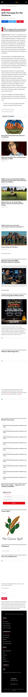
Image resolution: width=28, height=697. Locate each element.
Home (2, 6)
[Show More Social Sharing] (25, 21)
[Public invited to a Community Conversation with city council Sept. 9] (14, 217)
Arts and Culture (6, 635)
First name (3, 593)
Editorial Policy (6, 661)
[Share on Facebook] (5, 21)
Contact (4, 659)
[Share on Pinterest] (20, 21)
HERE (8, 394)
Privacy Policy (14, 689)
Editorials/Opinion (6, 625)
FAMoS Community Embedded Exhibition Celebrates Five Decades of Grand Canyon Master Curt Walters (14, 180)
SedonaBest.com (14, 684)
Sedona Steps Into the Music (9, 247)
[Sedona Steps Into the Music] (14, 238)
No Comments (12, 18)
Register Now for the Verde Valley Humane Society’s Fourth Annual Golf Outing (12, 204)
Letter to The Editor (7, 627)
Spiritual (4, 639)
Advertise (5, 655)
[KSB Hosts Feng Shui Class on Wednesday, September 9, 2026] (14, 149)
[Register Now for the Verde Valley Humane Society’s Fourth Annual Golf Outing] (14, 193)
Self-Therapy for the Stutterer (8, 109)
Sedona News (6, 621)
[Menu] (2, 2)
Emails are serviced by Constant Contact (12, 608)
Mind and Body (6, 637)
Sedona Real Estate (7, 650)
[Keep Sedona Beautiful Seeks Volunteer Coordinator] (14, 127)
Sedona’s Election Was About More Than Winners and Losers (15, 426)
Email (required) (5, 588)
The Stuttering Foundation (7, 111)
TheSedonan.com (14, 680)
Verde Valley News (7, 623)
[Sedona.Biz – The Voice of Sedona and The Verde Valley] (14, 2)
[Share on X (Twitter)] (12, 21)
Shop (4, 652)
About (4, 657)
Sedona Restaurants (7, 643)
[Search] (26, 2)
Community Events (6, 9)
